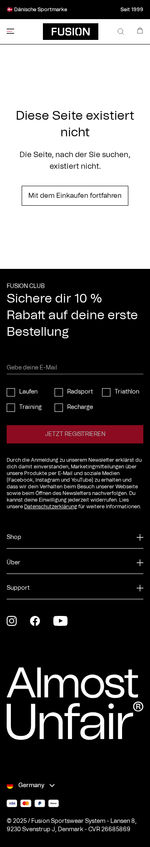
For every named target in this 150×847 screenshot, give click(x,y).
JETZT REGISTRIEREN (75, 434)
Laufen (28, 392)
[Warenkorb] (140, 30)
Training (30, 407)
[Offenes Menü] (10, 31)
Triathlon (127, 392)
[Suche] (121, 31)
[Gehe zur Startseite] (70, 31)
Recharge (80, 407)
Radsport (80, 392)
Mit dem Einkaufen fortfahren (75, 195)
